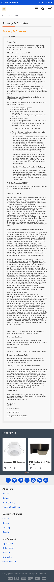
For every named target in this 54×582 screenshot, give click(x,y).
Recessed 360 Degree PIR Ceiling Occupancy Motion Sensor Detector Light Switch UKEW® (14, 462)
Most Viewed (9, 433)
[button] (25, 472)
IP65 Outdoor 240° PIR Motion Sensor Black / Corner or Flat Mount (39, 462)
